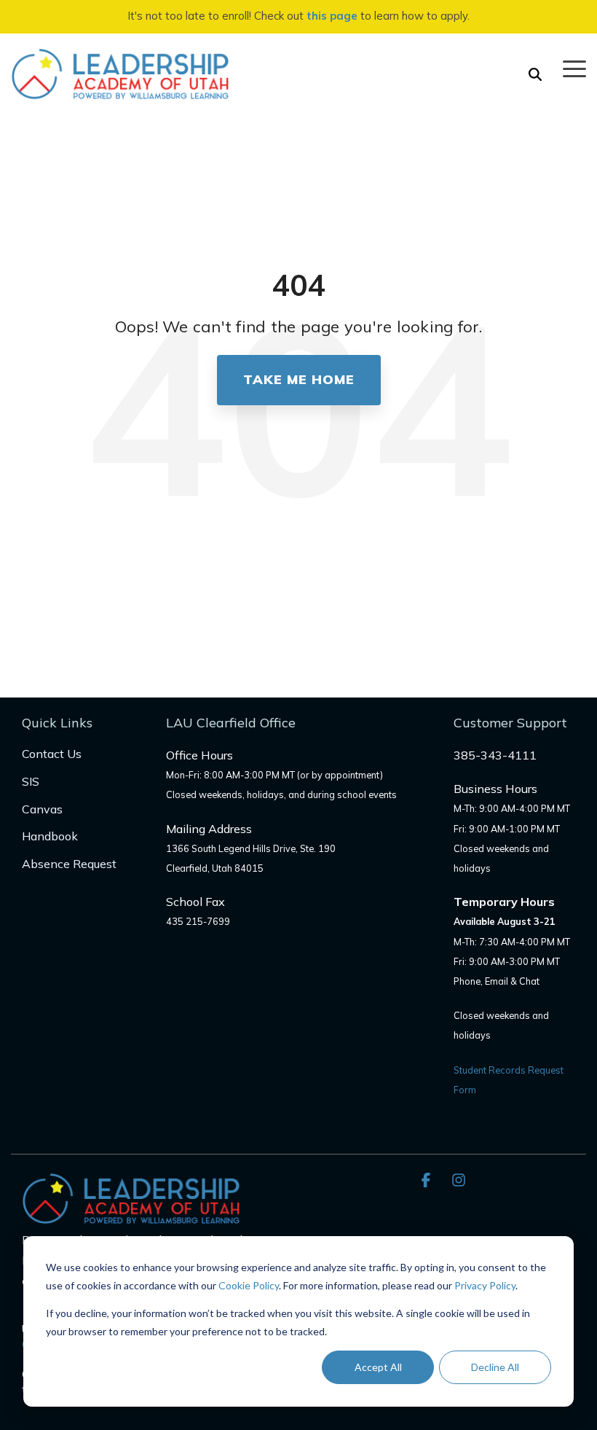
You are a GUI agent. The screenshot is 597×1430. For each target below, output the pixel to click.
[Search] (535, 73)
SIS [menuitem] (30, 781)
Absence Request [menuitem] (69, 863)
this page (332, 16)
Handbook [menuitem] (50, 836)
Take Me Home (299, 379)
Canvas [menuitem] (42, 809)
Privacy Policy (484, 1285)
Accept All (378, 1367)
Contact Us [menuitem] (52, 753)
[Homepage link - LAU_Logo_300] (131, 1216)
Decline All (495, 1367)
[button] (574, 67)
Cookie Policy (248, 1285)
